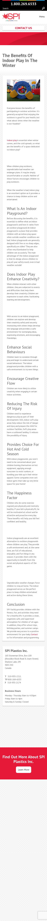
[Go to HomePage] (11, 19)
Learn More (23, 769)
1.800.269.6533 (23, 4)
